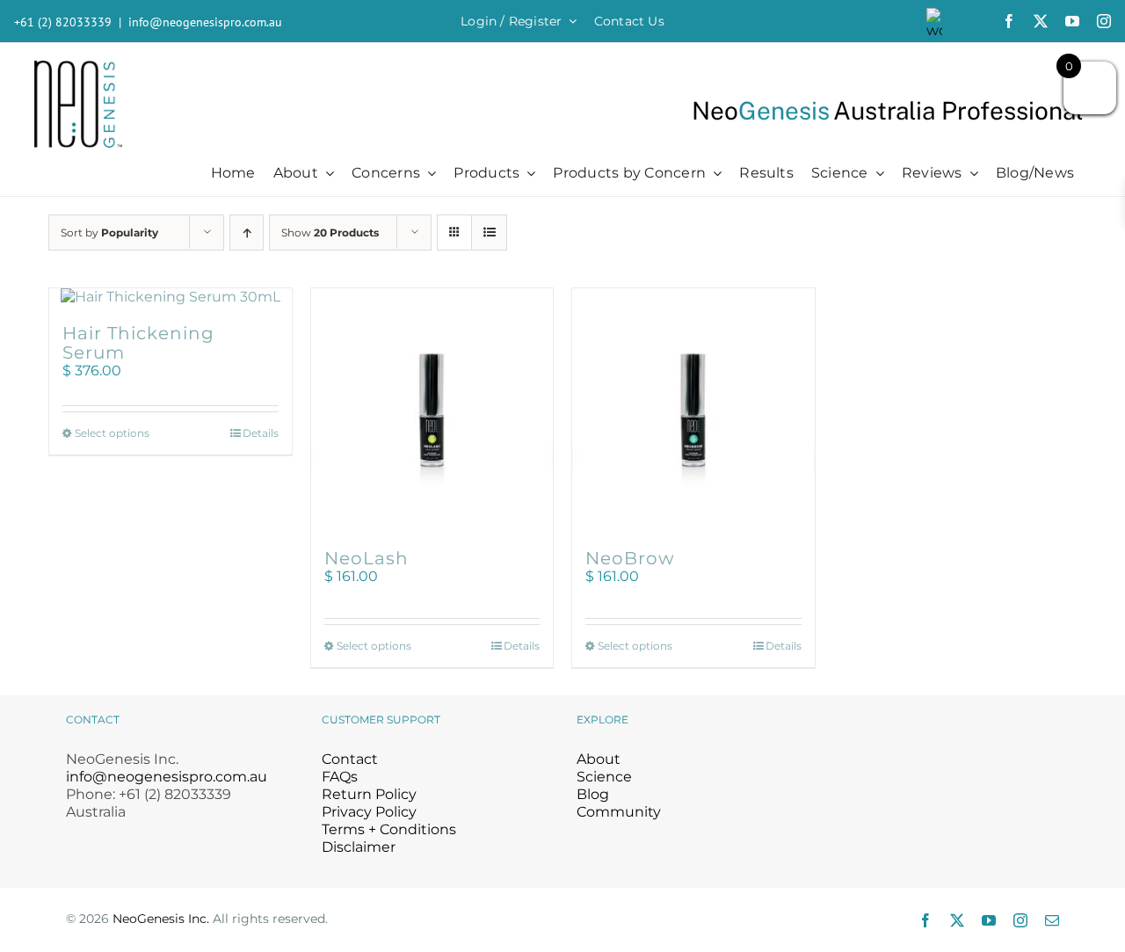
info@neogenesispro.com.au (205, 22)
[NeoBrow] (693, 409)
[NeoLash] (432, 409)
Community (619, 811)
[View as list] (489, 232)
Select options (112, 433)
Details (261, 433)
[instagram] (1104, 21)
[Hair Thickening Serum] (170, 297)
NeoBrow (630, 558)
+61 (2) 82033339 (63, 22)
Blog (593, 794)
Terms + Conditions (389, 829)
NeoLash (366, 558)
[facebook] (1009, 21)
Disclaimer (359, 847)
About (599, 759)
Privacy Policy (369, 811)
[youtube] (1072, 21)
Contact (350, 759)
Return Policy (369, 794)
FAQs (340, 776)
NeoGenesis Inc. (160, 919)
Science (604, 776)
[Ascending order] (246, 232)
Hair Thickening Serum (138, 343)
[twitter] (1041, 21)
